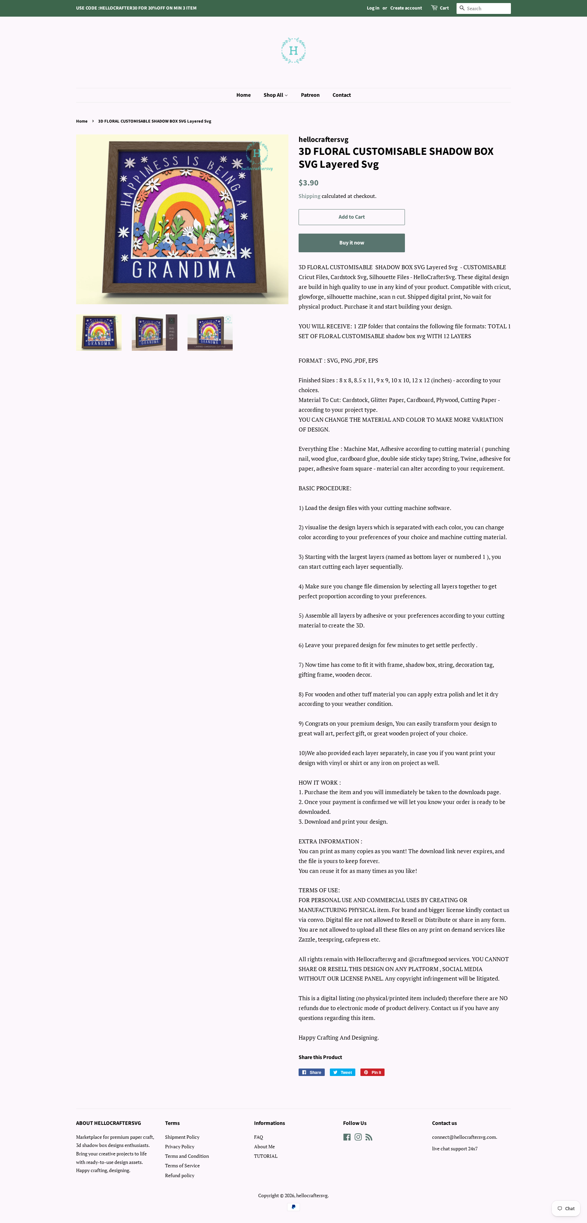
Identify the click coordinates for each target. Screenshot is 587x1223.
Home (243, 95)
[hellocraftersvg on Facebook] (347, 1138)
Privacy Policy (179, 1146)
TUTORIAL (266, 1156)
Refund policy (179, 1175)
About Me (264, 1146)
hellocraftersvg (311, 1195)
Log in (373, 8)
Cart (444, 8)
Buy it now (351, 243)
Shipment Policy (182, 1137)
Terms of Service (182, 1165)
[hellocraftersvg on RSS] (369, 1138)
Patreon (310, 95)
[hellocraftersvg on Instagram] (358, 1138)
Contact (342, 95)
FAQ (258, 1137)
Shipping (309, 196)
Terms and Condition (187, 1156)
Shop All (274, 95)
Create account (406, 8)
